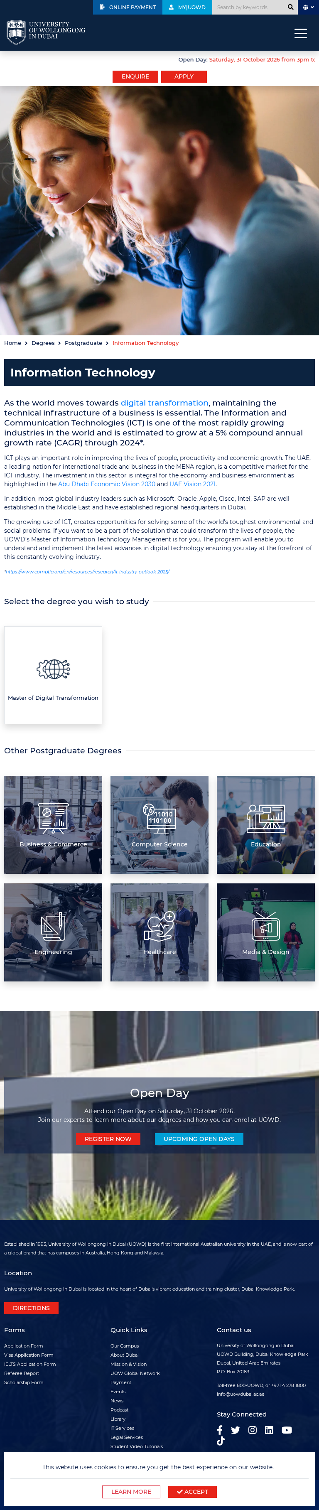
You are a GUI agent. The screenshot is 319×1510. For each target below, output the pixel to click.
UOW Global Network (135, 1373)
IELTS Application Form (30, 1364)
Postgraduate (83, 343)
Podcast (119, 1410)
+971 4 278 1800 (288, 1385)
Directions (31, 1308)
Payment (120, 1382)
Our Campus (124, 1346)
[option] (159, 58)
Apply (184, 76)
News (116, 1401)
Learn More (131, 1491)
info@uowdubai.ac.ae (241, 1394)
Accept (195, 1491)
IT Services (122, 1428)
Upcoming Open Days (199, 1139)
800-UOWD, (250, 1385)
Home (12, 343)
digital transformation (165, 403)
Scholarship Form (24, 1382)
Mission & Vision (128, 1364)
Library (117, 1419)
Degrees (43, 343)
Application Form (23, 1346)
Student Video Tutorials (136, 1446)
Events (117, 1391)
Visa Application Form (29, 1355)
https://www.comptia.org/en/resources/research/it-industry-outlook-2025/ (87, 572)
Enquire (135, 76)
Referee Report (21, 1373)
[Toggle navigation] (300, 33)
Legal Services (126, 1437)
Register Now (108, 1139)
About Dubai (124, 1355)
